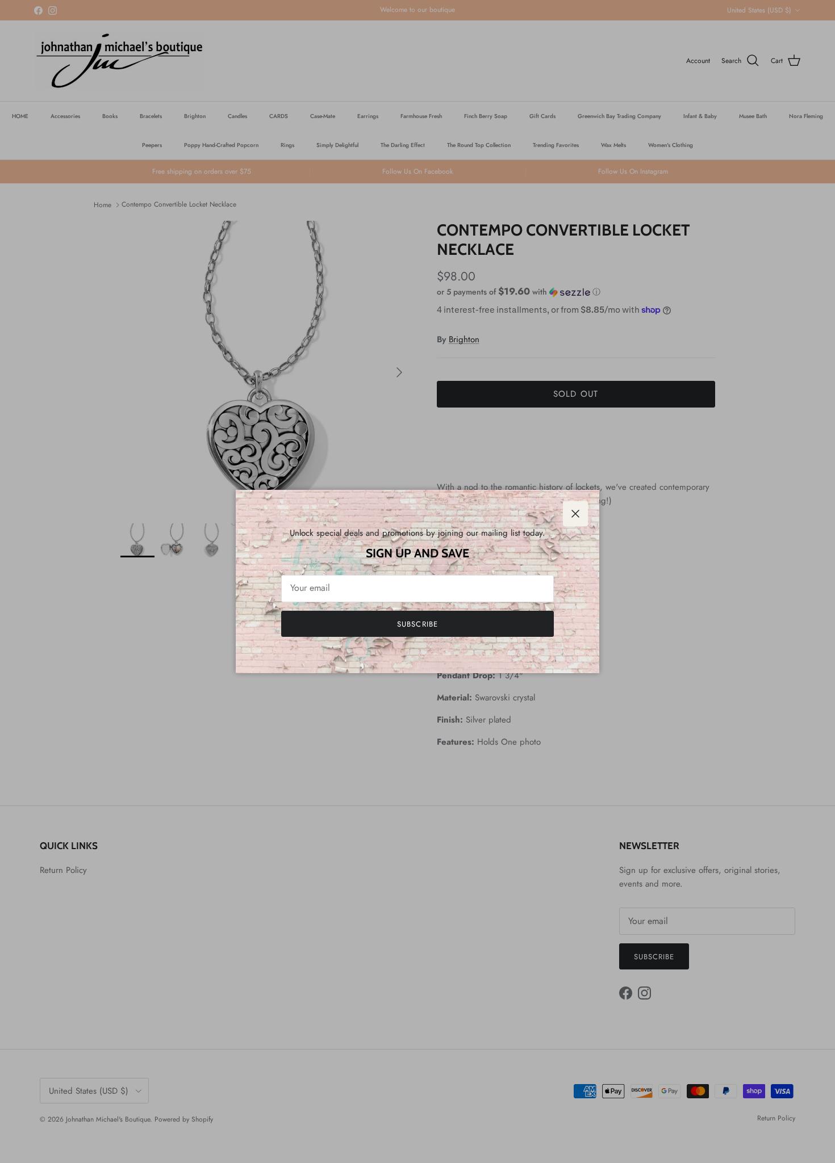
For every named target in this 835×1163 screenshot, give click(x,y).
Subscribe (417, 624)
